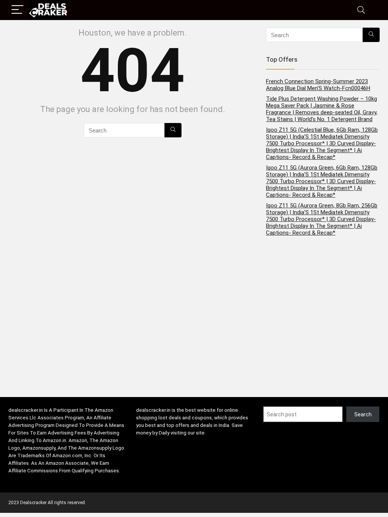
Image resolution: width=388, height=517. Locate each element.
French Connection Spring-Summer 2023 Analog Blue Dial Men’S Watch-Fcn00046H (318, 85)
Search (363, 414)
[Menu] (17, 10)
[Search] (361, 10)
